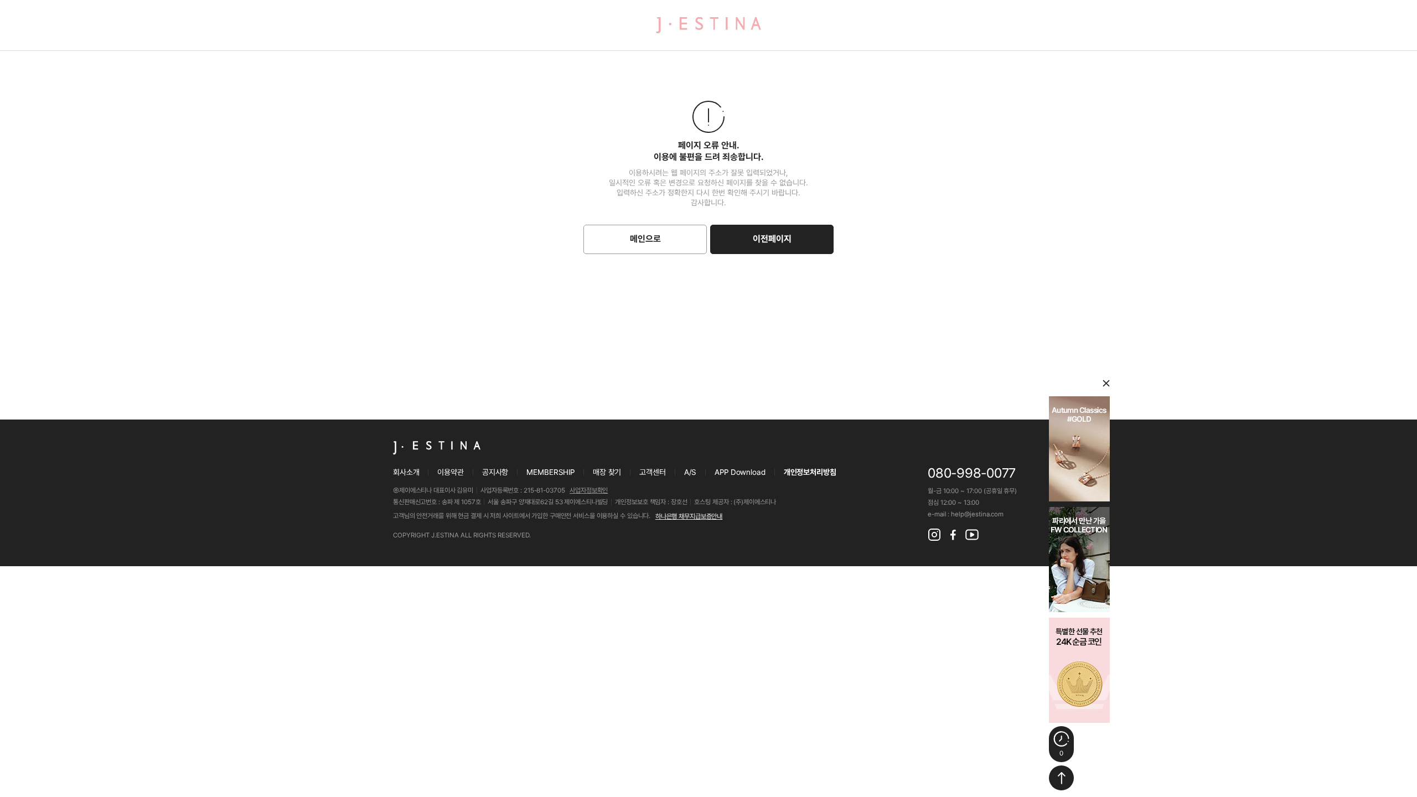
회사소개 (406, 472)
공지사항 (495, 472)
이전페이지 (772, 239)
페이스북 (953, 534)
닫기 (1106, 383)
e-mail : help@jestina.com (966, 514)
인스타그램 (934, 534)
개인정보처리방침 (810, 472)
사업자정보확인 (589, 490)
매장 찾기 (607, 472)
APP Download (740, 472)
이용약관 (450, 472)
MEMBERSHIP (550, 472)
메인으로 (645, 239)
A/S (690, 472)
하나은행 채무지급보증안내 (688, 516)
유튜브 (972, 534)
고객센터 (652, 472)
